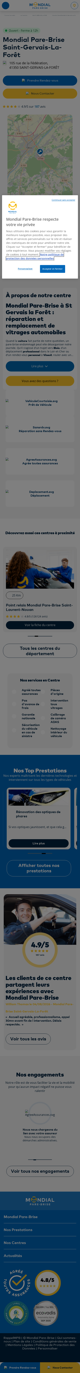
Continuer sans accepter (63, 200)
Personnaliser (25, 268)
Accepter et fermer (52, 269)
